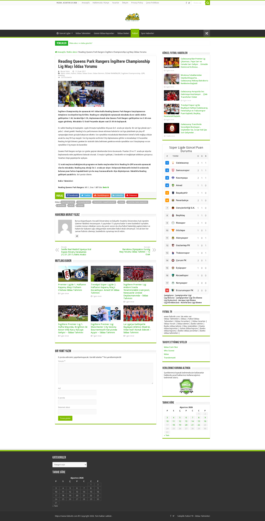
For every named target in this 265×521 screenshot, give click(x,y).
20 (186, 425)
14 (192, 421)
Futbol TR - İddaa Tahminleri (197, 516)
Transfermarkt (169, 358)
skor (71, 206)
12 (180, 421)
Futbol (135, 33)
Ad (59, 388)
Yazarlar (115, 3)
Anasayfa (86, 3)
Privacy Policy (137, 3)
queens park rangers (137, 202)
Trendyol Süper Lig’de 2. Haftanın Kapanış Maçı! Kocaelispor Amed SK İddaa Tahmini (105, 288)
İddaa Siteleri (123, 33)
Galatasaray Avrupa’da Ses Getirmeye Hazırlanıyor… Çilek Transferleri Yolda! (194, 94)
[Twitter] (189, 3)
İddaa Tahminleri (83, 33)
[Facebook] (186, 3)
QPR (143, 73)
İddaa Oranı (87, 73)
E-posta (61, 398)
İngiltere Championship (130, 73)
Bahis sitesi (72, 52)
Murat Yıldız (65, 71)
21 (192, 425)
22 (199, 425)
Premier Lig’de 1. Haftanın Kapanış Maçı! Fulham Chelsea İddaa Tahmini (72, 287)
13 (186, 421)
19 (180, 425)
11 (174, 421)
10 (167, 421)
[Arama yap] (207, 2)
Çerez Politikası (152, 3)
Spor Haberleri (147, 33)
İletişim (125, 3)
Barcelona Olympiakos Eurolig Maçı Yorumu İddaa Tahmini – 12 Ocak (134, 251)
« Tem (166, 435)
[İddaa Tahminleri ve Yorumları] (132, 17)
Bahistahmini (68, 202)
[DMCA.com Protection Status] (186, 386)
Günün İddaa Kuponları (104, 33)
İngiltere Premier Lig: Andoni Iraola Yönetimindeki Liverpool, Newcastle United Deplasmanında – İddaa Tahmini (136, 291)
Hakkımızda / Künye (101, 3)
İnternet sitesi (64, 407)
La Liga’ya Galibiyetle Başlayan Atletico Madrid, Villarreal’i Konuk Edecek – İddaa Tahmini (137, 328)
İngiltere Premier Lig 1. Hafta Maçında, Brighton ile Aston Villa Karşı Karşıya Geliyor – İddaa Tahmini (72, 328)
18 (174, 425)
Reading (61, 75)
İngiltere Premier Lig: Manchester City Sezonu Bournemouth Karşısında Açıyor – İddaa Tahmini (104, 328)
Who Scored (169, 351)
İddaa (79, 73)
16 (205, 421)
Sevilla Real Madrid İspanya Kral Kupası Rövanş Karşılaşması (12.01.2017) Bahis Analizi (76, 251)
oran (121, 202)
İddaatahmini (84, 202)
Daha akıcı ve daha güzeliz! (80, 43)
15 (199, 421)
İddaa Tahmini (98, 73)
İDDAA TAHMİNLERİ (112, 73)
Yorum (61, 361)
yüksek (80, 206)
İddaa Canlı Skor (171, 347)
